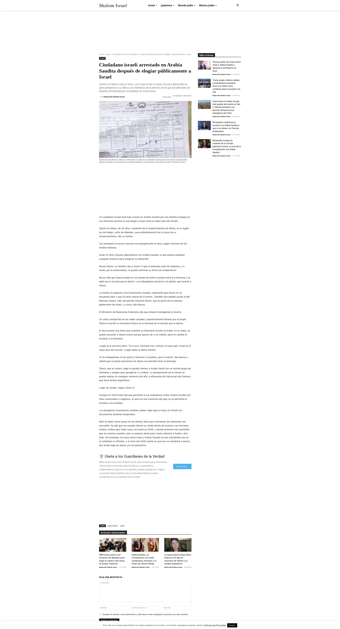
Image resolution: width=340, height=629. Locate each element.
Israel (108, 54)
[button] (238, 5)
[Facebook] (101, 168)
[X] (107, 168)
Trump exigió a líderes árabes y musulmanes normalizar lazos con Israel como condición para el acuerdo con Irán (226, 86)
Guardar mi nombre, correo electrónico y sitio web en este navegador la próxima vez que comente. (145, 614)
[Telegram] (144, 168)
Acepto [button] (232, 625)
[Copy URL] (150, 168)
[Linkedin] (126, 168)
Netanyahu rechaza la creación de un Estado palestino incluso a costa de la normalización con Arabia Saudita (226, 146)
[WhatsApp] (120, 168)
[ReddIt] (132, 168)
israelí (122, 526)
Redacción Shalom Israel (114, 97)
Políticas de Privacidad (215, 625)
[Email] (138, 168)
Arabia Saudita (112, 526)
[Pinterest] (114, 168)
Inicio (101, 54)
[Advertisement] (170, 34)
